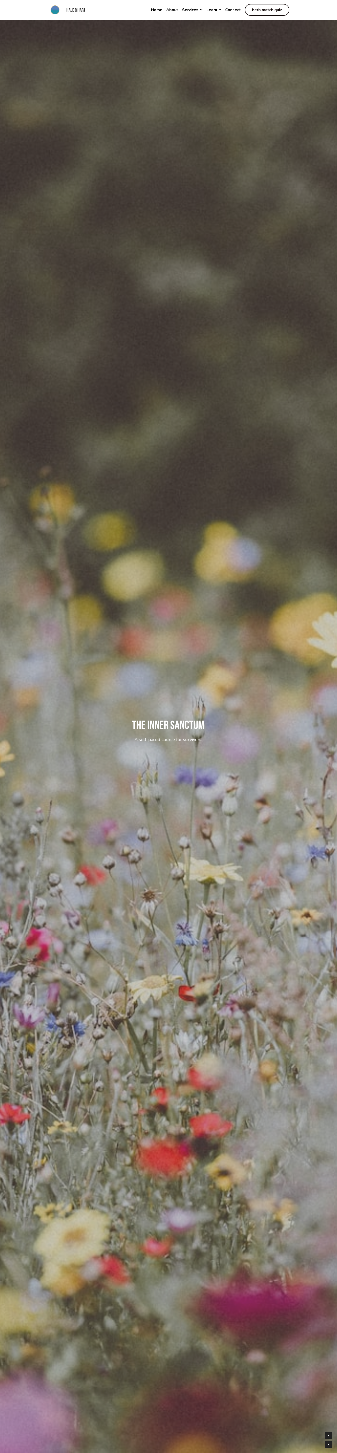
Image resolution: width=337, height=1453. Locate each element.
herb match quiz (267, 10)
